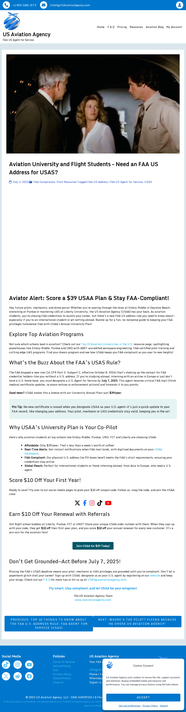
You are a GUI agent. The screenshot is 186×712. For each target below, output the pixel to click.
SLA (55, 670)
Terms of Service (64, 662)
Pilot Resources (67, 182)
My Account (174, 27)
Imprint (164, 706)
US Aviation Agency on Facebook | (20, 701)
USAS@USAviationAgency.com (70, 5)
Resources (136, 27)
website (155, 575)
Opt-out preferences (130, 706)
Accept (143, 697)
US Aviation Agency (26, 34)
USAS (148, 182)
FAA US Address (97, 182)
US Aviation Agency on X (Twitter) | (54, 701)
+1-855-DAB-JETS (24, 5)
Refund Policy (62, 666)
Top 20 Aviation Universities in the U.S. (107, 344)
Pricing (122, 27)
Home (100, 27)
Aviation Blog (154, 27)
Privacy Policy (150, 706)
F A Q (111, 27)
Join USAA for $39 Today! (93, 546)
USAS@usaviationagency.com (107, 579)
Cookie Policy (61, 678)
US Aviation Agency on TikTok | (87, 701)
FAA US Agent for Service (126, 182)
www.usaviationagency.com (93, 600)
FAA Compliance (44, 182)
